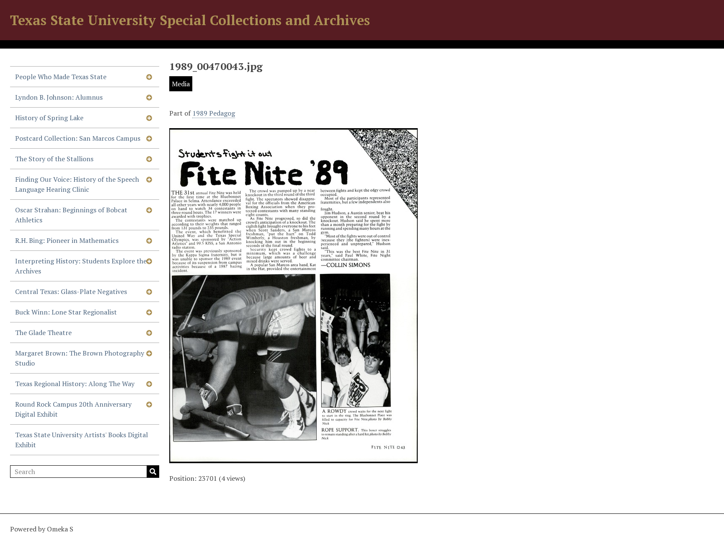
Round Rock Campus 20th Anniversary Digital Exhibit (73, 409)
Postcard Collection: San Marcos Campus (77, 138)
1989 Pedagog (213, 113)
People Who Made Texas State (60, 76)
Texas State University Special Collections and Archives (190, 20)
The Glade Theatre (43, 332)
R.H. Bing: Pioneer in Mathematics (67, 240)
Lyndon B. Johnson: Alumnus (59, 97)
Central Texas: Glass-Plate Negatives (71, 291)
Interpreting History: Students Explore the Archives (81, 266)
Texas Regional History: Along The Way (74, 383)
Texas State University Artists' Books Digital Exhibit (81, 439)
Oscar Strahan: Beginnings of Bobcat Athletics (71, 214)
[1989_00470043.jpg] (293, 458)
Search (153, 471)
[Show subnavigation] (149, 77)
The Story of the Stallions (54, 158)
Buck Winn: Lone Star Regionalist (66, 312)
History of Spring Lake (49, 117)
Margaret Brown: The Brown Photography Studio (79, 358)
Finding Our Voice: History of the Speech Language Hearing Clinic (77, 184)
